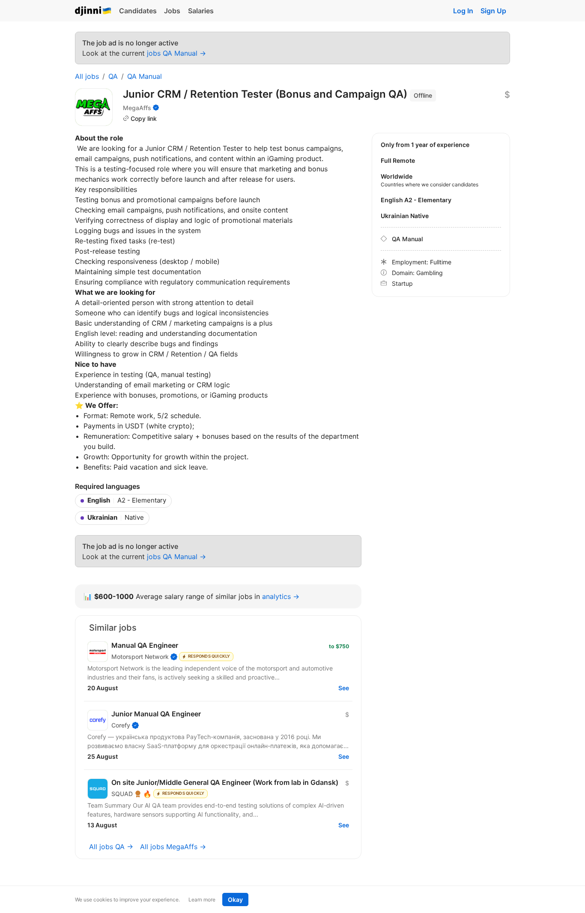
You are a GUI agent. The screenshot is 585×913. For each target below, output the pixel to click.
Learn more (201, 899)
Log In (463, 10)
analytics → (280, 596)
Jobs (172, 10)
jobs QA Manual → (176, 53)
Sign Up (493, 10)
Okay (235, 899)
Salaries (201, 10)
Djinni (93, 11)
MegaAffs (137, 107)
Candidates (138, 10)
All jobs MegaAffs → (173, 846)
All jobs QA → (111, 846)
